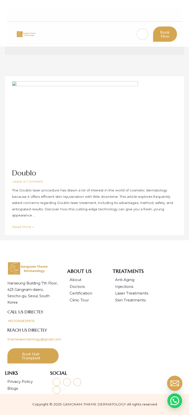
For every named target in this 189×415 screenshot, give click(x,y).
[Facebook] (152, 14)
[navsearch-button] (170, 14)
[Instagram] (143, 14)
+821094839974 (21, 321)
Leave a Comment (27, 181)
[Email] (175, 384)
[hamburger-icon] (142, 34)
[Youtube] (134, 14)
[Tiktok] (161, 14)
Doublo (24, 172)
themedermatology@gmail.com (34, 339)
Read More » (23, 227)
